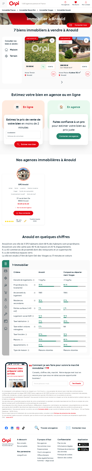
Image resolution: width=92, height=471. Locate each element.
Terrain (13, 56)
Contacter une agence (68, 136)
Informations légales (65, 446)
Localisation (11, 132)
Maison (13, 49)
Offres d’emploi (43, 455)
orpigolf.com (22, 455)
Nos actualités (22, 446)
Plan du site (62, 443)
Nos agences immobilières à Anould (46, 160)
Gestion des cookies (65, 458)
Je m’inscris (76, 383)
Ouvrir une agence (44, 452)
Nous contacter (24, 213)
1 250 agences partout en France (34, 4)
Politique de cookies (65, 455)
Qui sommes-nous (44, 446)
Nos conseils (21, 443)
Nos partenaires (24, 452)
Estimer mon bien (28, 144)
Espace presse (42, 449)
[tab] (5, 263)
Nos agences (42, 443)
